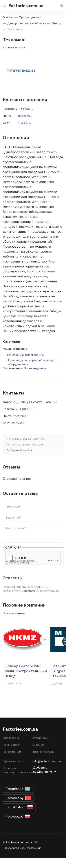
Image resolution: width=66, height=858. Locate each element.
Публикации (41, 738)
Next (44, 639)
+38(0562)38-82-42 (33, 409)
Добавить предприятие (42, 770)
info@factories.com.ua (47, 761)
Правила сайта (13, 761)
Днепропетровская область (26, 23)
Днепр (56, 23)
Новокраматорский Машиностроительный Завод (26, 671)
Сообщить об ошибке (19, 450)
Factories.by (14, 798)
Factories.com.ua (25, 6)
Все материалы (43, 752)
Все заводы (11, 738)
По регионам (12, 752)
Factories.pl (14, 816)
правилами (31, 591)
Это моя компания (14, 47)
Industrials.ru (15, 807)
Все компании (14, 613)
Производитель (35, 368)
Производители (30, 17)
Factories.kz (14, 789)
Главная (8, 17)
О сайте (38, 745)
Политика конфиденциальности (18, 770)
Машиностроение (15, 349)
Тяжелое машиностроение (25, 355)
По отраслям (11, 745)
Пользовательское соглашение (22, 848)
